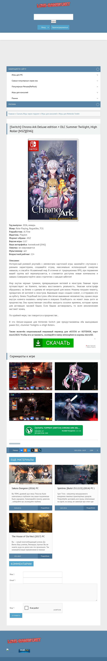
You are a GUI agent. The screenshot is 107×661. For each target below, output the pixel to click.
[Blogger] (36, 450)
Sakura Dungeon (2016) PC (25, 488)
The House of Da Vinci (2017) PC (28, 536)
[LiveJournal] (39, 450)
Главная (11, 114)
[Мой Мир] (28, 450)
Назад (15, 450)
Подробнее (45, 508)
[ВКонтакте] (21, 450)
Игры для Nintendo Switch (69, 114)
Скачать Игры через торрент (28, 114)
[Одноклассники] (25, 450)
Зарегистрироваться (60, 27)
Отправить (16, 615)
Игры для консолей (49, 114)
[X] (32, 450)
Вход (43, 27)
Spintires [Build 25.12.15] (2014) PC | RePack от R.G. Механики (75, 489)
